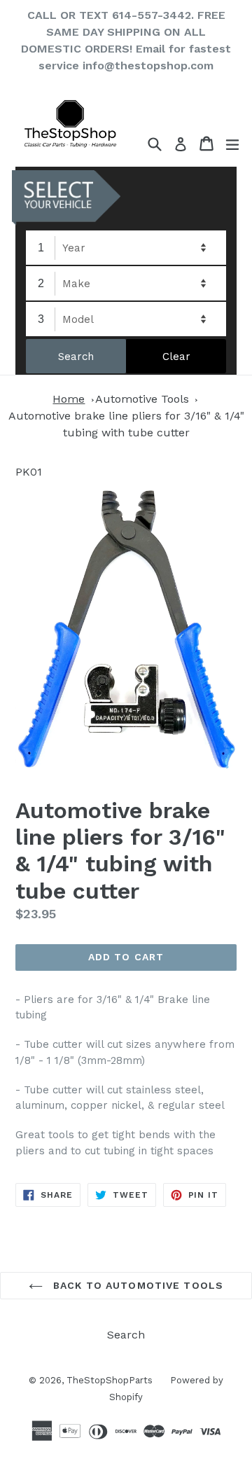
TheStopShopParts (109, 1380)
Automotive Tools (142, 399)
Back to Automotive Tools (136, 1285)
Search (126, 1334)
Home (68, 399)
